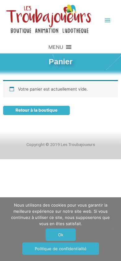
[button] (55, 47)
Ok (60, 234)
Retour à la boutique (36, 110)
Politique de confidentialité (61, 248)
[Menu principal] (108, 20)
